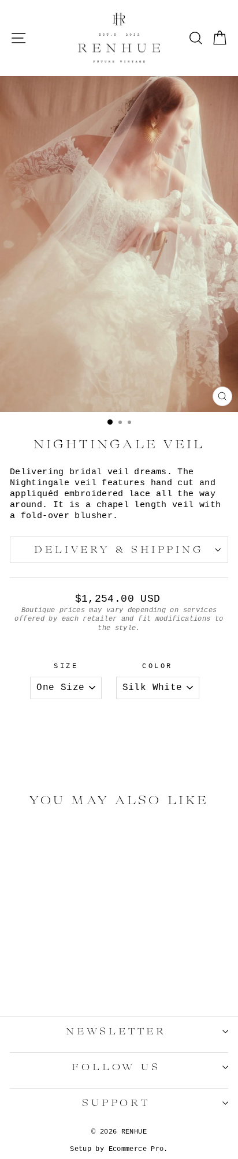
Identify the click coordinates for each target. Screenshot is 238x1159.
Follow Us (116, 1067)
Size (66, 666)
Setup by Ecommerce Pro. (119, 1149)
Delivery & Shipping (118, 550)
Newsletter (116, 1031)
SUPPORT (116, 1103)
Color (157, 666)
